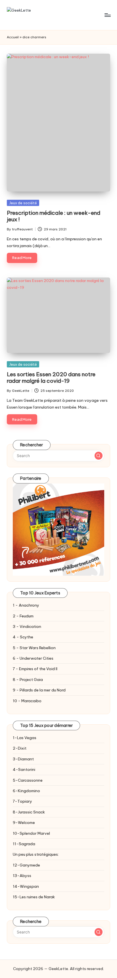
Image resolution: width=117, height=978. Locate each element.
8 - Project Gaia (28, 679)
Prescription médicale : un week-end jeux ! (53, 216)
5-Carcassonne (28, 780)
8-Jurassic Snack (29, 812)
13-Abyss (22, 875)
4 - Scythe (23, 637)
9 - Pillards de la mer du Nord (39, 690)
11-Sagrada (24, 843)
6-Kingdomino (26, 790)
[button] (99, 456)
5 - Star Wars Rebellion (34, 647)
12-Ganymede (26, 865)
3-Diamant (23, 759)
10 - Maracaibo (27, 700)
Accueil (13, 37)
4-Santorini (24, 769)
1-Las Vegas (24, 737)
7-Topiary (22, 801)
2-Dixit (19, 748)
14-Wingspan (26, 886)
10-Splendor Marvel (31, 833)
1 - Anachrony (26, 605)
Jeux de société (23, 203)
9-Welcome (24, 822)
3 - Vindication (27, 626)
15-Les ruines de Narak (34, 896)
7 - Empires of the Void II (35, 668)
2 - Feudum (23, 616)
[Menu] (107, 14)
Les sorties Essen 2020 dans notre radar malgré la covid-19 (51, 377)
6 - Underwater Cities (33, 658)
